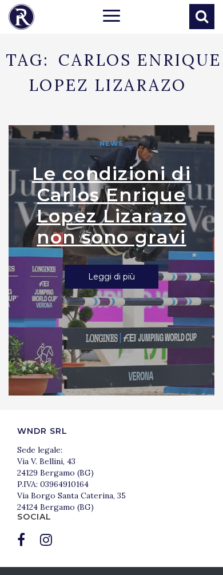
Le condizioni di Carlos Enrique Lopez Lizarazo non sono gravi (111, 205)
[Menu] (111, 17)
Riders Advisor (21, 17)
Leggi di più (111, 276)
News (111, 143)
